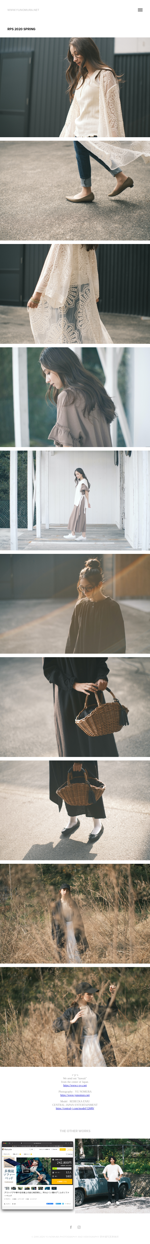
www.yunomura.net (23, 10)
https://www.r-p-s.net (75, 1085)
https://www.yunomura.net (75, 1095)
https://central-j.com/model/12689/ (75, 1108)
